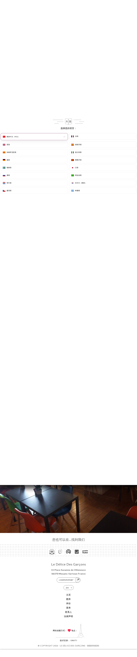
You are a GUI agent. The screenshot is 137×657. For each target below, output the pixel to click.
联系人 (68, 612)
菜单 (68, 607)
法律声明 (68, 616)
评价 (68, 603)
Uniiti (74, 640)
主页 (68, 594)
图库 (68, 599)
